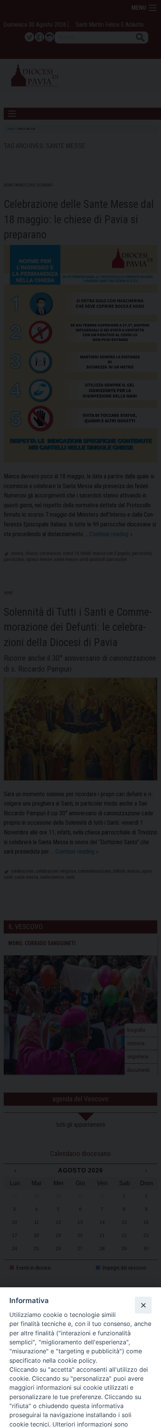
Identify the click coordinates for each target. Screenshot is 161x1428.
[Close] (143, 1305)
